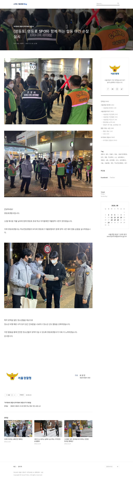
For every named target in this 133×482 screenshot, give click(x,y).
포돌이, (112, 154)
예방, (112, 163)
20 (118, 220)
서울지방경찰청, (122, 154)
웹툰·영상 (108, 131)
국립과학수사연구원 (112, 453)
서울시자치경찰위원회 (112, 440)
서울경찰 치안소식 (110, 120)
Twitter (112, 177)
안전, (102, 157)
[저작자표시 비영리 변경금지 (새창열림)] (28, 395)
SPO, (117, 160)
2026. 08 (115, 205)
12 (115, 217)
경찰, (106, 157)
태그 (15, 466)
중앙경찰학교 (110, 450)
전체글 (105, 101)
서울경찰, (107, 163)
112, (116, 157)
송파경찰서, (121, 157)
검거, (125, 163)
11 (112, 217)
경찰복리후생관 (110, 463)
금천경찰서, (123, 160)
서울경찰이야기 (107, 111)
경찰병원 (108, 457)
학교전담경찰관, (119, 163)
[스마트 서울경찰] (25, 4)
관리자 (20, 466)
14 (121, 217)
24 (108, 222)
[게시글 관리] (14, 395)
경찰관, (103, 160)
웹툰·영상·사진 (107, 128)
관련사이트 (109, 467)
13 (118, 217)
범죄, (107, 154)
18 (112, 220)
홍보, (116, 154)
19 (115, 220)
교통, (107, 160)
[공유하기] (12, 395)
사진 (106, 134)
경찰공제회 (109, 460)
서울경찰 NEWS (107, 105)
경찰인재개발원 (110, 447)
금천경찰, (112, 160)
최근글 (103, 171)
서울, (102, 163)
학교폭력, (111, 157)
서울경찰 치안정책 (110, 114)
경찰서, (103, 154)
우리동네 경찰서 (108, 137)
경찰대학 (108, 443)
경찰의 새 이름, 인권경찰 (112, 125)
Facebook (104, 177)
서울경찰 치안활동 (110, 117)
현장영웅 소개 (109, 122)
